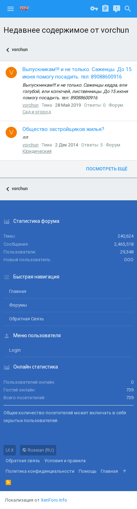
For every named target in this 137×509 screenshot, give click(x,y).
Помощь (88, 471)
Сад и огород (36, 111)
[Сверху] (124, 471)
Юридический (37, 151)
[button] (11, 9)
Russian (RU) (40, 450)
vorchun (30, 105)
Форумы (18, 305)
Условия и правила (65, 460)
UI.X (10, 450)
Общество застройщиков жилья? (63, 129)
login (15, 350)
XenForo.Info (54, 500)
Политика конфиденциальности (40, 471)
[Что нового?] (116, 8)
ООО (128, 259)
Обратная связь (26, 318)
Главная (17, 291)
